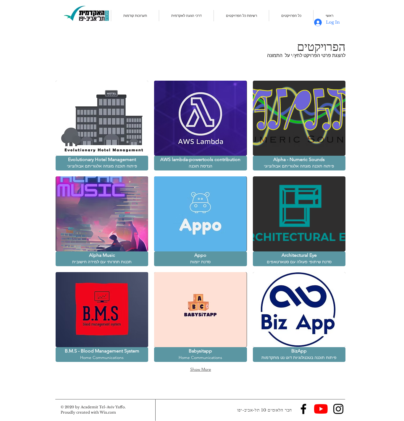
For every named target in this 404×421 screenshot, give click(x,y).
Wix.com (108, 412)
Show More (200, 369)
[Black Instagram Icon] (338, 409)
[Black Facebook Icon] (303, 409)
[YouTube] (321, 409)
